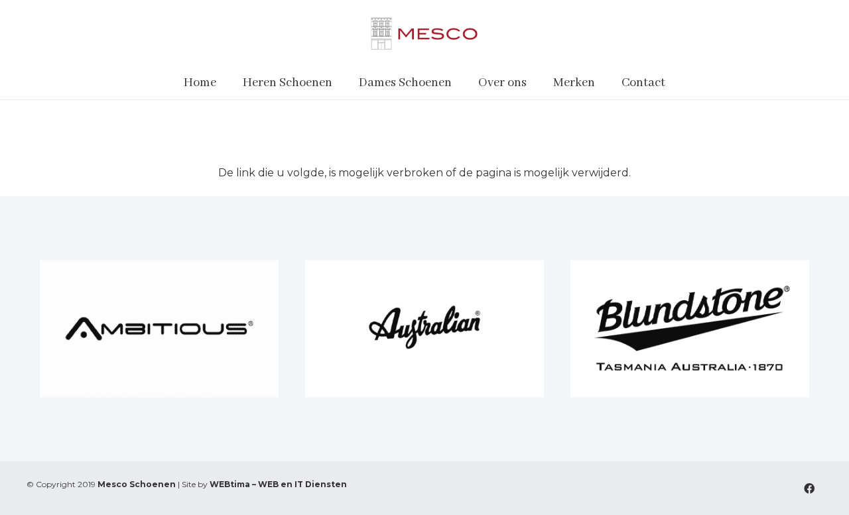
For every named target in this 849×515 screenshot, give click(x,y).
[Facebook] (809, 488)
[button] (340, 82)
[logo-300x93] (424, 33)
